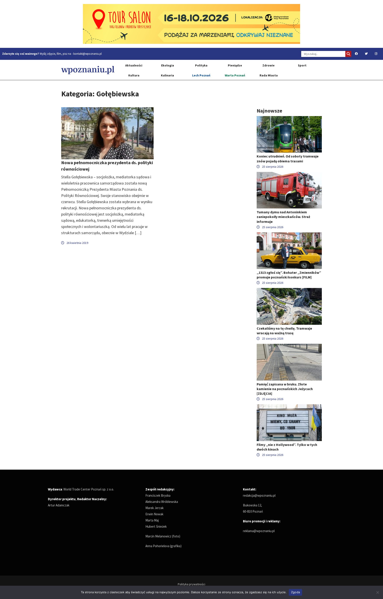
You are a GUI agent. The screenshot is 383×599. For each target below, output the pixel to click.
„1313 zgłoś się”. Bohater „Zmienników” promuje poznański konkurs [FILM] (289, 274)
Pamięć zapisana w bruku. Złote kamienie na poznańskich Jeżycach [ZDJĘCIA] (285, 389)
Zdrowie (268, 65)
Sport (302, 65)
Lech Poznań (201, 75)
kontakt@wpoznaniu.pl (87, 54)
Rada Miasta (269, 75)
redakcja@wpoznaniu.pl (259, 495)
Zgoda (295, 592)
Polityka (201, 65)
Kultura (133, 75)
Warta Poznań (235, 75)
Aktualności (133, 65)
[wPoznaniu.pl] (87, 69)
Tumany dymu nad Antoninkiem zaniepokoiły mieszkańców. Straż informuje (283, 217)
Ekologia (167, 65)
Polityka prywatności (191, 584)
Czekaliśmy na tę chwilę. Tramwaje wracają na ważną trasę (284, 330)
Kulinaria (167, 75)
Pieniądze (235, 65)
